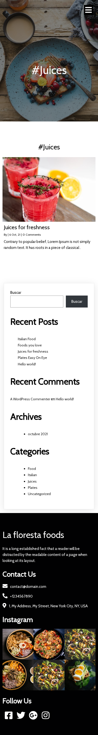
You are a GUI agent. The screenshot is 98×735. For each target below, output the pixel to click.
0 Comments (32, 234)
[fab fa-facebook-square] (8, 715)
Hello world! (27, 364)
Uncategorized (39, 494)
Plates (32, 487)
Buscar (15, 292)
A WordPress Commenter (30, 399)
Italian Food (27, 339)
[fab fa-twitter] (21, 715)
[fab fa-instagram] (45, 715)
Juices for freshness (33, 351)
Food (32, 468)
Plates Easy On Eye (32, 357)
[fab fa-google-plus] (33, 715)
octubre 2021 (38, 434)
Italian (32, 475)
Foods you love (30, 345)
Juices (32, 481)
